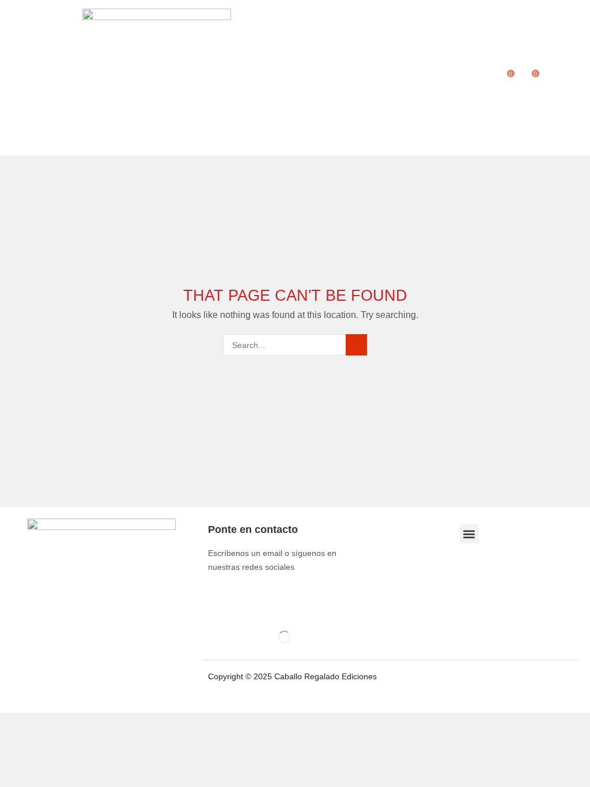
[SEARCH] (356, 344)
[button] (16, 78)
